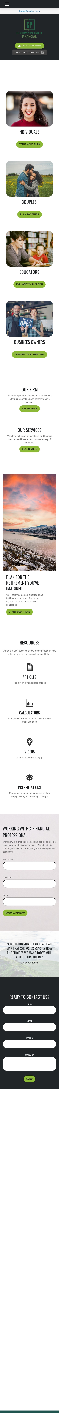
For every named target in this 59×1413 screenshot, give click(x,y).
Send (29, 1079)
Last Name (8, 877)
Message (29, 1055)
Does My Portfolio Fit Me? (27, 52)
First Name (8, 859)
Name (30, 1004)
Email (5, 895)
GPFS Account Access (31, 46)
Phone (29, 1038)
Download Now (15, 913)
